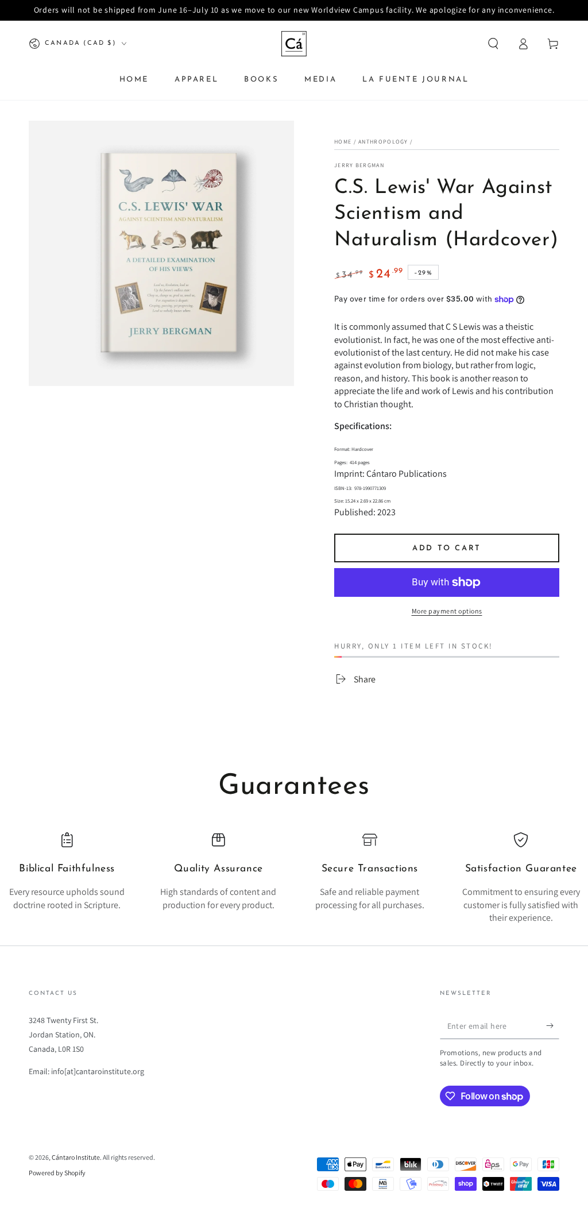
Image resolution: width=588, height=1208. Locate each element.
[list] (294, 878)
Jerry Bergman (359, 165)
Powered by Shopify (57, 1172)
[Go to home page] (294, 44)
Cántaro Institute (76, 1157)
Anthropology (383, 141)
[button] (493, 43)
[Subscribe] (552, 1026)
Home (342, 141)
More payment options (447, 611)
